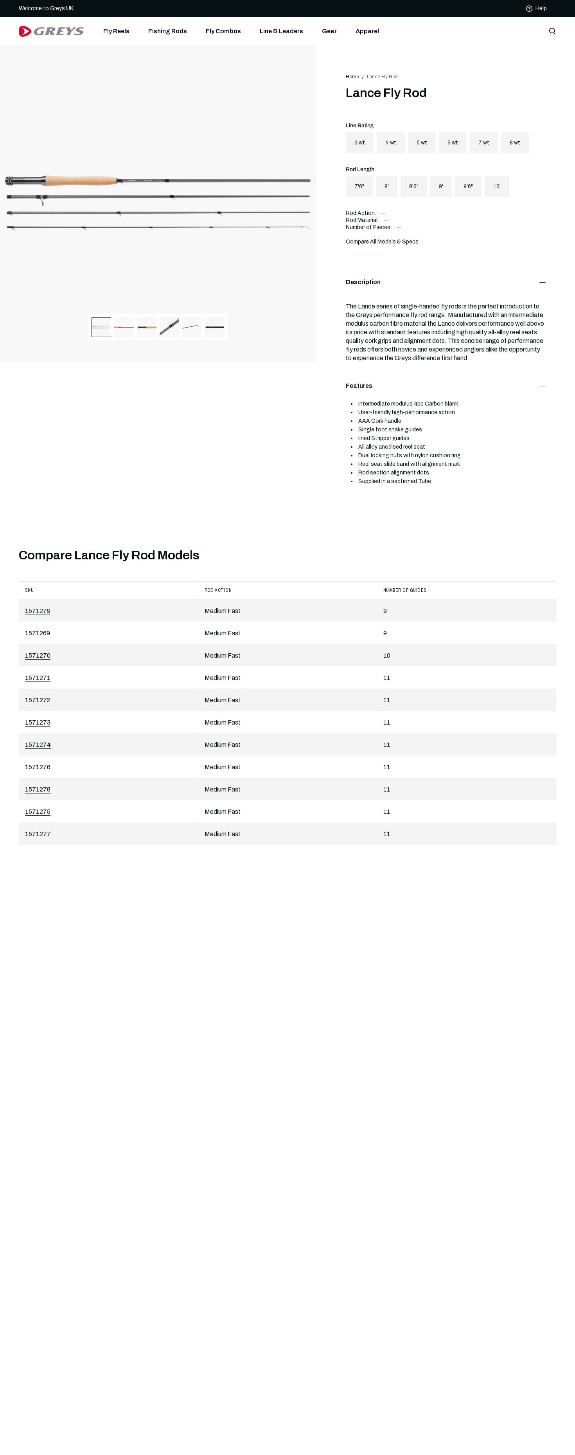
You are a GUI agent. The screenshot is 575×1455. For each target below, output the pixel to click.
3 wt (359, 143)
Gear (329, 31)
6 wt (452, 143)
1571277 (38, 834)
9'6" (468, 186)
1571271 (37, 677)
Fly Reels (116, 31)
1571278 (37, 789)
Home (352, 76)
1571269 (37, 633)
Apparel (367, 31)
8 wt (515, 143)
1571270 (37, 655)
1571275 (37, 811)
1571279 (37, 611)
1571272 (37, 700)
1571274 (38, 744)
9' (441, 186)
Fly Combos (223, 31)
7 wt (483, 143)
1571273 (37, 722)
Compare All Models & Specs (382, 242)
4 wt (390, 143)
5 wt (422, 143)
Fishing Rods (167, 31)
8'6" (414, 186)
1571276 (37, 767)
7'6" (359, 186)
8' (387, 186)
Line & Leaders (281, 31)
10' (497, 186)
